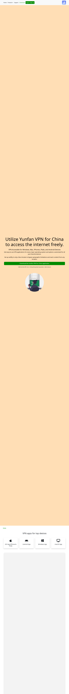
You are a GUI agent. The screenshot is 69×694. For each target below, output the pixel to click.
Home (5, 2)
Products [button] (10, 2)
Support (16, 2)
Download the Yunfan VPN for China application (34, 263)
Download (22, 2)
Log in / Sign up (30, 2)
